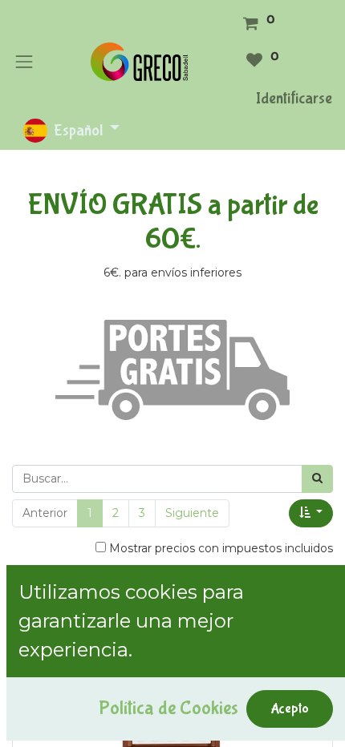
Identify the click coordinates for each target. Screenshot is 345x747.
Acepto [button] (289, 709)
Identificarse (294, 98)
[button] (311, 513)
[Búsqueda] (317, 479)
